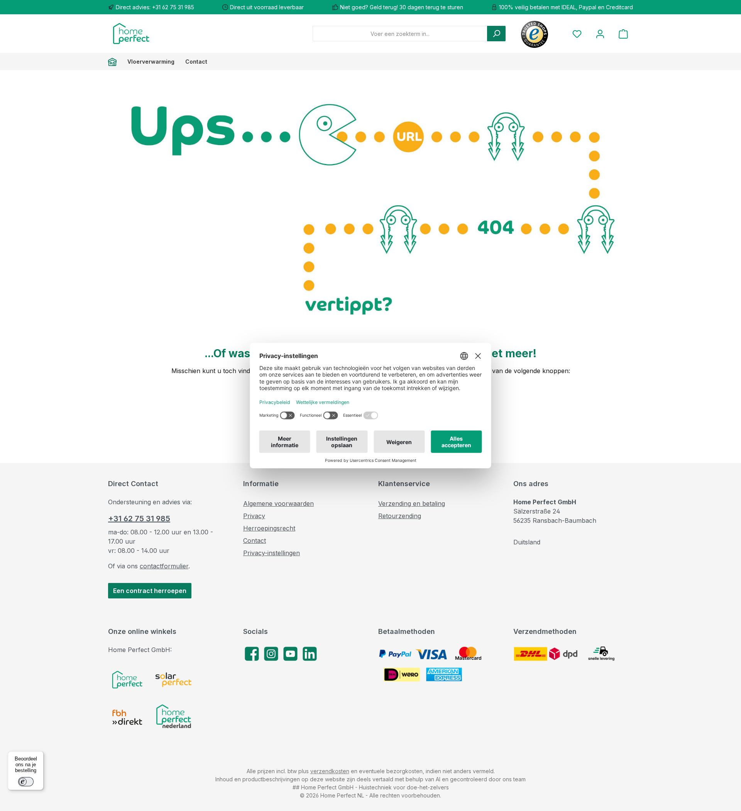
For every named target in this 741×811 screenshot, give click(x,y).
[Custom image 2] (173, 679)
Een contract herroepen (149, 591)
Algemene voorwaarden (278, 503)
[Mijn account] (600, 34)
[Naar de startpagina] (131, 33)
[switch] (26, 781)
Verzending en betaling (411, 503)
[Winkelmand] (623, 34)
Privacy (254, 516)
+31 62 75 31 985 (139, 518)
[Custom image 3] (127, 717)
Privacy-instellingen (271, 553)
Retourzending (399, 516)
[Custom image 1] (127, 680)
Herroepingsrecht (269, 528)
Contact (254, 540)
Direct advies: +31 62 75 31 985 (155, 7)
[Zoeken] (496, 33)
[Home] (115, 61)
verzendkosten (329, 771)
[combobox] (400, 33)
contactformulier (164, 566)
